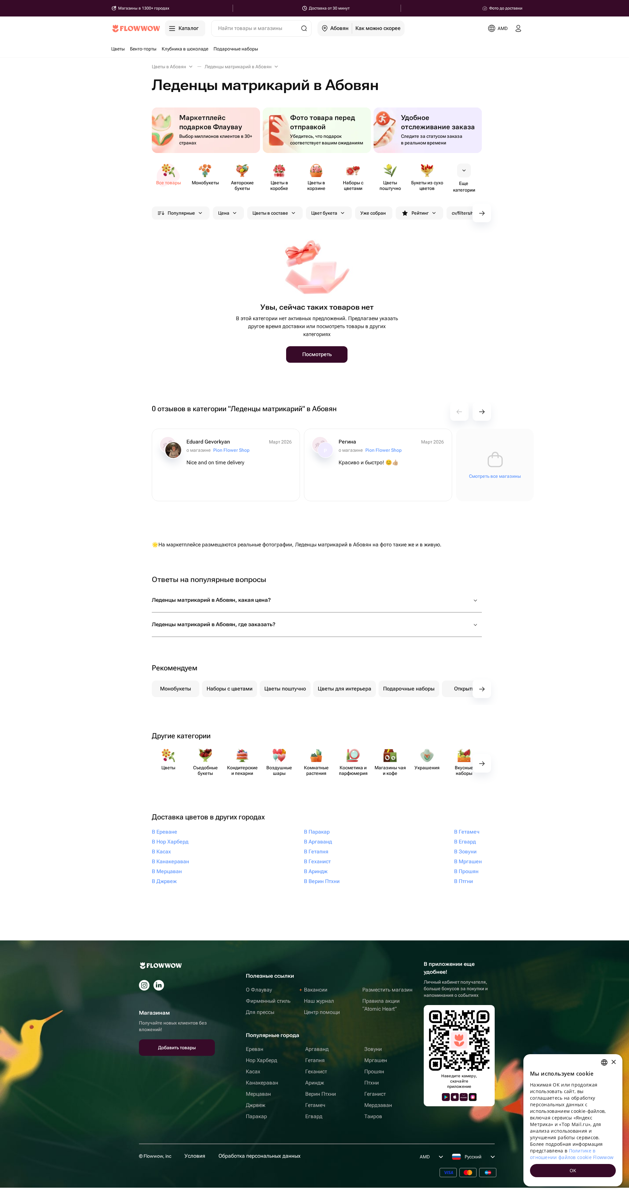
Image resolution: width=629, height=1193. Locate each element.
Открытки (466, 689)
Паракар (256, 1116)
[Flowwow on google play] (446, 1097)
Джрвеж (255, 1105)
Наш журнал (319, 1001)
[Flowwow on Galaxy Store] (473, 1097)
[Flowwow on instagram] (144, 985)
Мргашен (375, 1060)
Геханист (316, 1071)
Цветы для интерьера (344, 689)
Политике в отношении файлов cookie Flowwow (571, 1153)
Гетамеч (315, 1105)
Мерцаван (258, 1094)
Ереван (254, 1049)
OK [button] (573, 1170)
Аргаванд (317, 1049)
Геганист (375, 1094)
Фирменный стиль (268, 1001)
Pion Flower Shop (231, 450)
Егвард (313, 1116)
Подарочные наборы (409, 689)
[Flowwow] (136, 28)
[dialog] (572, 1120)
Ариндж (314, 1083)
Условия (194, 1156)
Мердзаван (378, 1105)
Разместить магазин (387, 990)
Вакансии (315, 990)
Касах (253, 1071)
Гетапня (315, 1060)
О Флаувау (259, 990)
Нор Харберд (261, 1060)
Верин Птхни (320, 1094)
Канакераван (262, 1083)
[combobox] (604, 1062)
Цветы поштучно (285, 689)
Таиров (373, 1116)
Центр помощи (322, 1012)
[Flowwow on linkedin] (158, 985)
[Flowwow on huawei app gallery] (464, 1097)
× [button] (613, 1062)
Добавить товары (177, 1047)
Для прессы (260, 1012)
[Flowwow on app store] (455, 1097)
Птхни (371, 1083)
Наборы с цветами (229, 689)
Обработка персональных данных (259, 1156)
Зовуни (373, 1049)
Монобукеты (175, 689)
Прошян (374, 1071)
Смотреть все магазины (495, 476)
